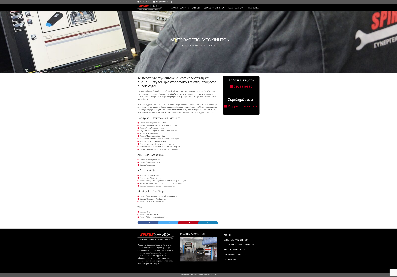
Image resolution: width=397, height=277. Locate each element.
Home (184, 45)
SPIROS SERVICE (187, 275)
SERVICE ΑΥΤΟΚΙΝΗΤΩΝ (214, 8)
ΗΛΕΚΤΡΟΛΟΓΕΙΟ (235, 8)
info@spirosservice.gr (162, 2)
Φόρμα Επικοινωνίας (241, 106)
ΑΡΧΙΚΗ (175, 8)
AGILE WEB (213, 275)
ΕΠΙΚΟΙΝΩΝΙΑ (252, 8)
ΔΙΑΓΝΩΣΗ (196, 8)
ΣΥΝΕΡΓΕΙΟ (185, 8)
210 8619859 (143, 2)
